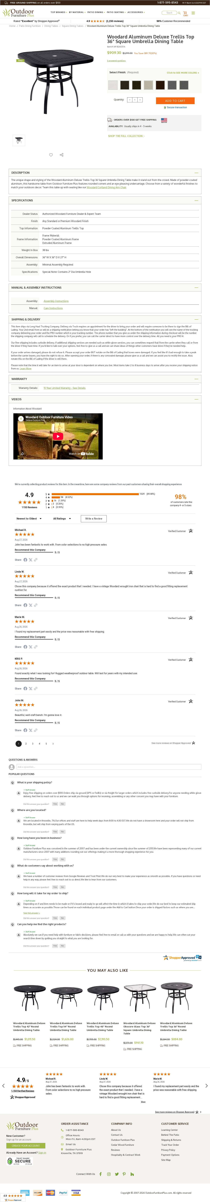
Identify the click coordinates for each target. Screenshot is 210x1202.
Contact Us (117, 1134)
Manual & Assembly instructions (36, 287)
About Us (116, 1129)
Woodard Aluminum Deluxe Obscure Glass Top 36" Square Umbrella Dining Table (139, 1028)
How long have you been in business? (39, 837)
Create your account (26, 1145)
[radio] (105, 494)
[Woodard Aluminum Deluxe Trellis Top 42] (30, 998)
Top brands (58, 12)
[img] (23, 1086)
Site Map (166, 1159)
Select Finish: (124, 72)
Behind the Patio (170, 1134)
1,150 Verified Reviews (22, 1091)
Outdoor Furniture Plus (123, 1139)
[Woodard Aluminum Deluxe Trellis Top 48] (103, 998)
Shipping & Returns (171, 1139)
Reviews (115, 1149)
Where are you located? (31, 810)
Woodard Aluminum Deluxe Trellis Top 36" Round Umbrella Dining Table (176, 1027)
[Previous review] (3, 1086)
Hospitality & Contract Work (125, 1154)
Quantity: (119, 99)
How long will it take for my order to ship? (42, 893)
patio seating (115, 12)
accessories (135, 12)
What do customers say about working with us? (45, 865)
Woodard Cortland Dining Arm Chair (106, 187)
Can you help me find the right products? (41, 924)
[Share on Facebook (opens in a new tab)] (25, 560)
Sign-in (42, 1152)
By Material (76, 12)
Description (21, 172)
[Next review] (206, 1086)
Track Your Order (170, 1144)
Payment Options (170, 1154)
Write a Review (93, 518)
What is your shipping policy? (34, 782)
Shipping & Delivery (26, 319)
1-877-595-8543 (167, 2)
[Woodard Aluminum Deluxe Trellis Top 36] (177, 998)
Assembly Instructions (56, 301)
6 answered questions (116, 61)
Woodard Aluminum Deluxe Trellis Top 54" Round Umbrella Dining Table (66, 1027)
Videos (17, 399)
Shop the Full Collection (125, 136)
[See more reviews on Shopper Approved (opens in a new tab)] (35, 560)
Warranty (19, 379)
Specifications (22, 200)
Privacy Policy (168, 1149)
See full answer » (31, 913)
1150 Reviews (33, 507)
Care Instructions (53, 308)
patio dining (95, 12)
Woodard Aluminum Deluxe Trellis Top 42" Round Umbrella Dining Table (29, 1027)
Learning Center (169, 1129)
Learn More (25, 368)
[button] (55, 804)
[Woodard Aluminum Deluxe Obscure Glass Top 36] (140, 998)
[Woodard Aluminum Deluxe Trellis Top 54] (66, 998)
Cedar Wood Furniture (122, 1144)
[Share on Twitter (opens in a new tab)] (30, 560)
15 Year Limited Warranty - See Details (64, 387)
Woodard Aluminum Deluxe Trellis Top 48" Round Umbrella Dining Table (103, 1027)
